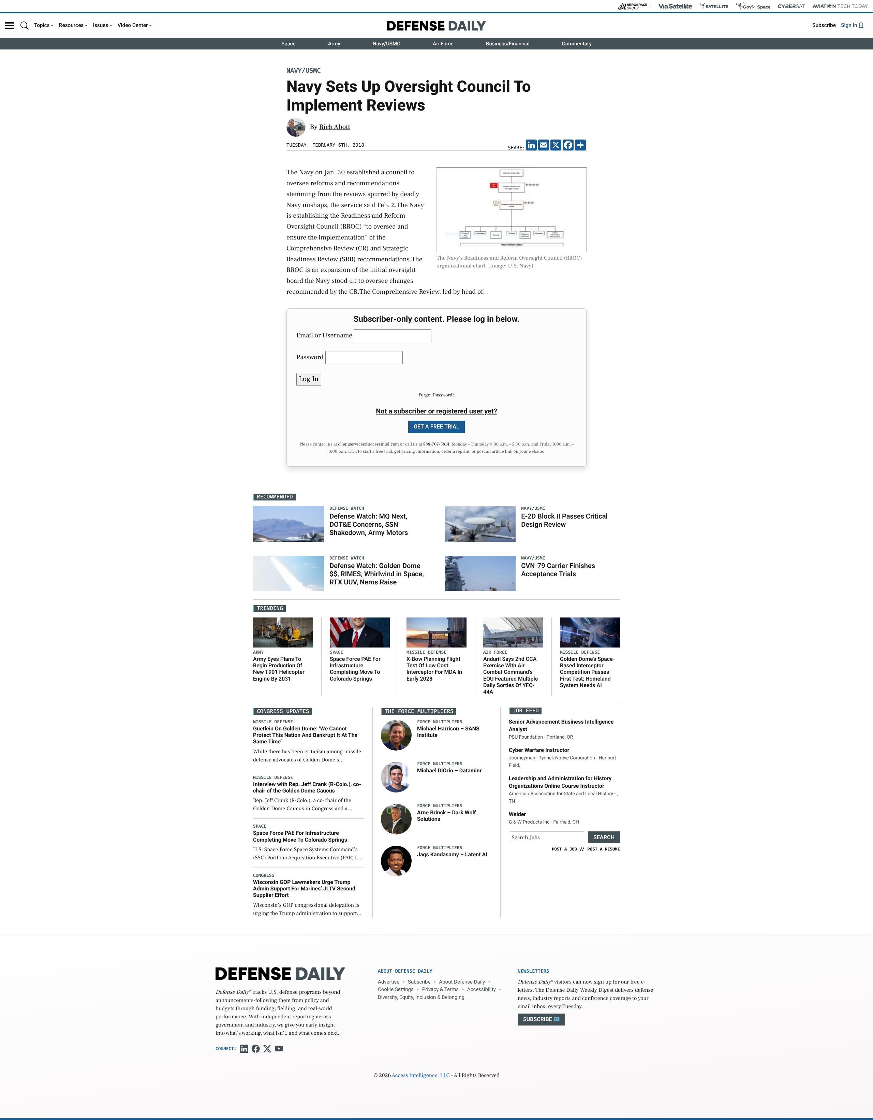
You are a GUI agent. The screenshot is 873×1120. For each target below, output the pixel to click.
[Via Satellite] (675, 6)
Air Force (443, 44)
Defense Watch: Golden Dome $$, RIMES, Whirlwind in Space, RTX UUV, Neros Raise (376, 574)
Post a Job (564, 849)
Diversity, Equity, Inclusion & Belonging (421, 997)
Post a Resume (603, 849)
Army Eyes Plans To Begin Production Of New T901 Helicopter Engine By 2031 (279, 669)
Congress (263, 875)
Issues (100, 25)
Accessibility (481, 989)
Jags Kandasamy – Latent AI (452, 854)
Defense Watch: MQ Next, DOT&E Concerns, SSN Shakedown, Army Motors (368, 524)
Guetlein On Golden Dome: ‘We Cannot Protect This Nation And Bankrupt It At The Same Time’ (305, 735)
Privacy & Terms (440, 989)
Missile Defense (426, 652)
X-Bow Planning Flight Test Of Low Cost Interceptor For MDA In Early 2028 (434, 669)
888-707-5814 (436, 444)
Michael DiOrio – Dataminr (449, 770)
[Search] (24, 25)
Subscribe (824, 25)
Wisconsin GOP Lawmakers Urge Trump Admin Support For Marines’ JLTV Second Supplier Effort (304, 888)
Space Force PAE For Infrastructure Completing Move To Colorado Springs (355, 669)
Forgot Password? (436, 395)
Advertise (388, 982)
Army (334, 44)
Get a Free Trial (436, 426)
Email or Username (324, 335)
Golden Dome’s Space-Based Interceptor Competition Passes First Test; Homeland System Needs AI (587, 672)
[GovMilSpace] (753, 6)
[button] (9, 25)
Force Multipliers (439, 722)
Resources (71, 25)
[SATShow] (714, 6)
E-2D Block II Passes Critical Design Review (564, 520)
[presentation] (396, 734)
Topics (42, 25)
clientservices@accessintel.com (368, 444)
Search (604, 837)
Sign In (849, 25)
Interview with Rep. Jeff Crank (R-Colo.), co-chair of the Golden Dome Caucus (307, 787)
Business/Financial (508, 44)
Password (310, 357)
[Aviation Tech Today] (840, 6)
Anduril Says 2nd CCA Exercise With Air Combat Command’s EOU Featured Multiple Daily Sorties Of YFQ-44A (510, 675)
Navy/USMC (386, 44)
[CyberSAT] (791, 6)
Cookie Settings (396, 989)
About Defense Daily (462, 982)
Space (288, 44)
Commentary (577, 44)
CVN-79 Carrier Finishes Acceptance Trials (558, 570)
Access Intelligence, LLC (421, 1075)
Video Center (133, 25)
